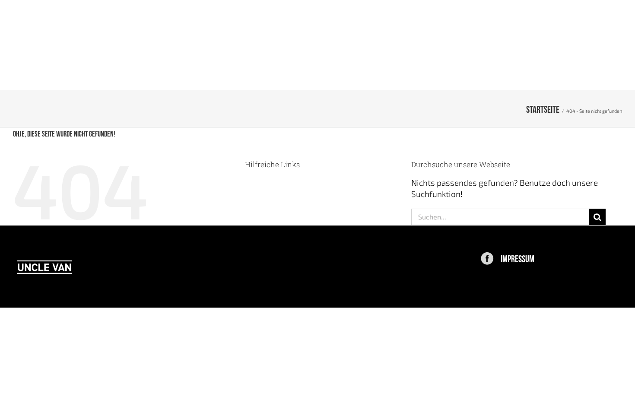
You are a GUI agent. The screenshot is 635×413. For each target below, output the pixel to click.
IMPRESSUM (517, 258)
